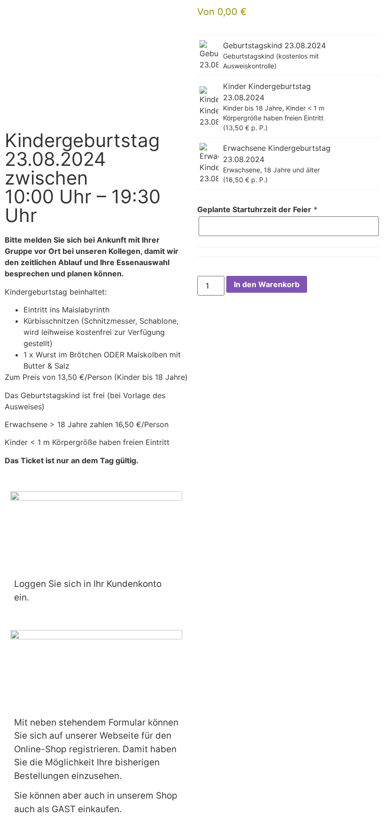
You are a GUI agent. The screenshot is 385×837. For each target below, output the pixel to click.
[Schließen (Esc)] (354, 10)
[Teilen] (333, 10)
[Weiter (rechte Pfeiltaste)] (368, 418)
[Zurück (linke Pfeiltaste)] (16, 418)
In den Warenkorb (267, 284)
